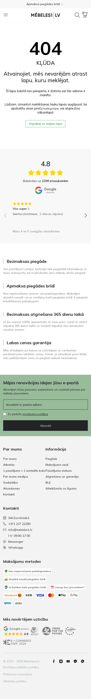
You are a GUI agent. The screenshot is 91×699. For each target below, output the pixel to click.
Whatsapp (15, 547)
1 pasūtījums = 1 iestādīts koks (24, 471)
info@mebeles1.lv (20, 530)
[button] (45, 4)
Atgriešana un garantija (62, 476)
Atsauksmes (11, 488)
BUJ (48, 482)
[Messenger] (77, 661)
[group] (45, 207)
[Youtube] (69, 661)
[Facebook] (55, 661)
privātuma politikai (35, 414)
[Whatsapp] (84, 661)
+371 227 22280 (19, 524)
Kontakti (9, 494)
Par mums (10, 459)
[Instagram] (62, 661)
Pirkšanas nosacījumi (17, 674)
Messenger (15, 542)
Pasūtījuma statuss (59, 471)
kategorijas (51, 108)
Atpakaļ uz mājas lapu (45, 124)
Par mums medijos (15, 476)
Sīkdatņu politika (14, 681)
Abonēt (45, 426)
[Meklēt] (77, 15)
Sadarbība (10, 482)
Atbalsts (9, 465)
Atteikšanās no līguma (61, 488)
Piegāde (51, 459)
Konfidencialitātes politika (21, 667)
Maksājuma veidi (57, 465)
